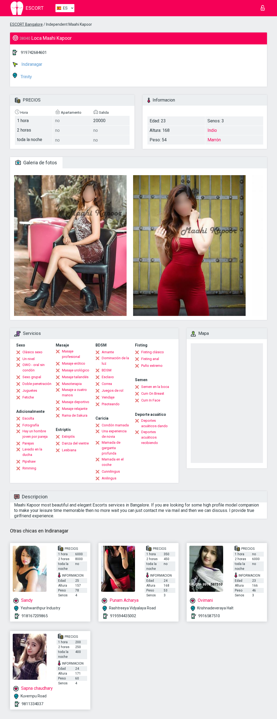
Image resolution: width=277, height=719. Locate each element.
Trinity (25, 76)
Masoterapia (72, 384)
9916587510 (209, 615)
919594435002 (123, 615)
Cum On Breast (152, 393)
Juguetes (29, 390)
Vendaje (108, 397)
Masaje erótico (73, 363)
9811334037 (32, 703)
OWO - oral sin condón (33, 367)
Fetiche (28, 397)
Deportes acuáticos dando (154, 423)
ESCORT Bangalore (26, 24)
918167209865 (35, 615)
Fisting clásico (152, 352)
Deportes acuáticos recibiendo (149, 437)
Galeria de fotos (39, 162)
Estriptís (68, 436)
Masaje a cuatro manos (74, 392)
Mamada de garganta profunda (111, 447)
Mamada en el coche (113, 462)
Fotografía (30, 425)
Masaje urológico (75, 370)
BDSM (106, 370)
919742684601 (34, 52)
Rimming (29, 468)
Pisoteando (111, 404)
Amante (108, 352)
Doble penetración (36, 384)
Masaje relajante (74, 409)
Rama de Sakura (74, 415)
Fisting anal (150, 359)
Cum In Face (150, 400)
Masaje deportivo (75, 402)
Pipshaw (29, 461)
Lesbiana (69, 450)
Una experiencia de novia (114, 434)
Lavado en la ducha (32, 452)
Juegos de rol (112, 390)
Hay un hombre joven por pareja (35, 434)
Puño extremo (152, 366)
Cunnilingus (111, 471)
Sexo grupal (31, 377)
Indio (212, 130)
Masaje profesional (71, 354)
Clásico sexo (32, 352)
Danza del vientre (75, 443)
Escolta (28, 418)
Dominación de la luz (115, 360)
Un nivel (28, 359)
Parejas (28, 443)
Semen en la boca (155, 387)
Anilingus (109, 478)
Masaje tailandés (75, 377)
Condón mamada (115, 425)
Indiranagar (31, 64)
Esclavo (108, 377)
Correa (107, 384)
